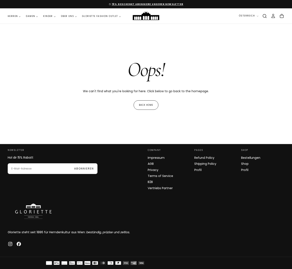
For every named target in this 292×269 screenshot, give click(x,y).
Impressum (156, 158)
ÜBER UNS (67, 16)
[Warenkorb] (281, 16)
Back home (146, 105)
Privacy (153, 170)
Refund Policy (204, 158)
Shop (244, 150)
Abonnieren (84, 168)
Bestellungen (250, 158)
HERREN (13, 16)
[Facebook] (18, 244)
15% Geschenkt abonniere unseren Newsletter (147, 4)
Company (154, 150)
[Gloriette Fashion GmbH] (33, 211)
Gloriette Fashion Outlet (100, 16)
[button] (264, 16)
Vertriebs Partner (160, 188)
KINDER (48, 16)
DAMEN (30, 16)
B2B (150, 182)
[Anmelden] (273, 16)
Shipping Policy (205, 164)
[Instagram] (10, 244)
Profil (198, 170)
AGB (151, 164)
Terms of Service (160, 176)
